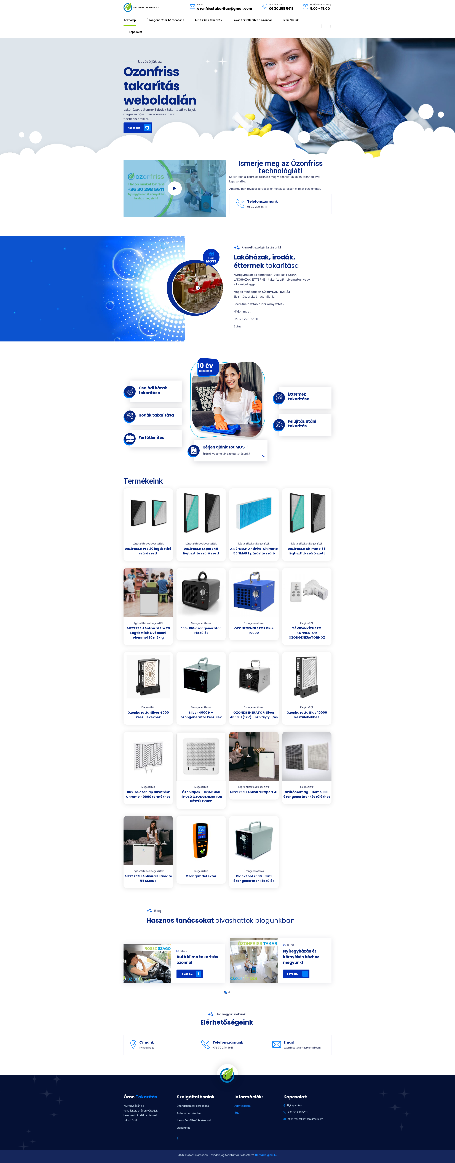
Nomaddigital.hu (266, 1155)
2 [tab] (229, 992)
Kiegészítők (307, 623)
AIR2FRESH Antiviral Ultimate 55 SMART (148, 878)
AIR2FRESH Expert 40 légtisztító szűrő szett (201, 550)
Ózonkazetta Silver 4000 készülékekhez (148, 714)
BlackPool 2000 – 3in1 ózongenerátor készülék (253, 878)
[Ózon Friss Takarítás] (141, 7)
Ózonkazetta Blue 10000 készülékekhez (307, 714)
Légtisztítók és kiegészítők (148, 543)
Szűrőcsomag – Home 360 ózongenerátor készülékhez (306, 794)
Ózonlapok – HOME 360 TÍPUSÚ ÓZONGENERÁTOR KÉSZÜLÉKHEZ (201, 796)
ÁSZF (237, 1113)
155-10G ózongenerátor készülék (201, 630)
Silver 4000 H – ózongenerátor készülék (201, 714)
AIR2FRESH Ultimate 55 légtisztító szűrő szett (307, 550)
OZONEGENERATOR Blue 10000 (254, 630)
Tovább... (186, 973)
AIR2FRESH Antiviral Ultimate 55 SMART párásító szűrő (254, 550)
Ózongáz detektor (201, 876)
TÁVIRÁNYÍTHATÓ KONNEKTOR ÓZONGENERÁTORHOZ (307, 633)
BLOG (183, 951)
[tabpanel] (174, 964)
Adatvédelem (242, 1105)
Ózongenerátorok (201, 623)
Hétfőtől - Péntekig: (320, 4)
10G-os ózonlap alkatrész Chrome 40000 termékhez (148, 794)
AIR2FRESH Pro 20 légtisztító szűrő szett (148, 550)
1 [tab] (226, 992)
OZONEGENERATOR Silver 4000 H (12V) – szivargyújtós (254, 714)
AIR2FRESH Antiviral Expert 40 (254, 792)
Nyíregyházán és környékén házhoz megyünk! (301, 956)
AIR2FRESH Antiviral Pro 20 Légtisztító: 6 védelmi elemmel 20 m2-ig (148, 633)
